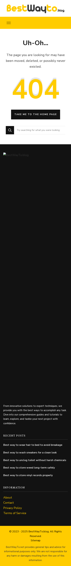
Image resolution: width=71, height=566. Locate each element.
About (7, 497)
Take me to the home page (35, 114)
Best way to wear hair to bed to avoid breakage (32, 445)
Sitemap (35, 540)
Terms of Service (14, 513)
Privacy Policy (12, 508)
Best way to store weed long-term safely (29, 467)
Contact (8, 503)
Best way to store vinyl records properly (28, 475)
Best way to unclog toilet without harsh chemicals (34, 460)
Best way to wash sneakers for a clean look (30, 452)
